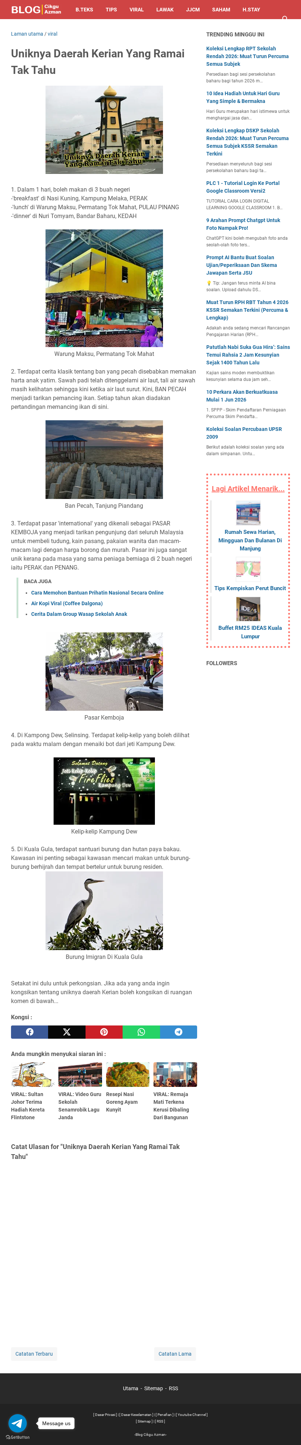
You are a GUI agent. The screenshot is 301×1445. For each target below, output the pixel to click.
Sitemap (153, 1388)
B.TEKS (84, 10)
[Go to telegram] (17, 1423)
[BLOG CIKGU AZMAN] (36, 9)
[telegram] (178, 1032)
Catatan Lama (175, 1354)
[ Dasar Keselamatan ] (136, 1414)
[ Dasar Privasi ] (105, 1414)
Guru (54, 29)
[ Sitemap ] (144, 1421)
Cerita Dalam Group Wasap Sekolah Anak (79, 614)
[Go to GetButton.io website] (17, 1437)
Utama (130, 1388)
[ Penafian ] (165, 1414)
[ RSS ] (160, 1421)
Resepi (26, 29)
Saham (221, 10)
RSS (173, 1388)
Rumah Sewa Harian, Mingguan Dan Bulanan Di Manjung (250, 540)
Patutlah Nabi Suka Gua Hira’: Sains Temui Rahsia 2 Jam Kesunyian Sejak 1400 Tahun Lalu (248, 354)
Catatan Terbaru (34, 1354)
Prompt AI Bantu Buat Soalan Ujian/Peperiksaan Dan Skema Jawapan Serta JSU (241, 265)
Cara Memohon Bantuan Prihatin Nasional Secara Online (97, 593)
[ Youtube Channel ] (192, 1414)
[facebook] (29, 1032)
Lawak (165, 10)
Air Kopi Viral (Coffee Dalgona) (67, 603)
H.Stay (251, 10)
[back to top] (286, 1428)
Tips (111, 10)
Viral (137, 10)
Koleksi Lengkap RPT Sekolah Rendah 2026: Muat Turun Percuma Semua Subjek (247, 56)
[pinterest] (104, 1032)
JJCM (193, 10)
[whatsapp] (141, 1032)
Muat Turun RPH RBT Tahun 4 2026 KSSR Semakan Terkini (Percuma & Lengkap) (247, 310)
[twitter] (66, 1032)
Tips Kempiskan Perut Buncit (250, 588)
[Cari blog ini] (285, 19)
